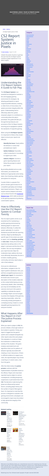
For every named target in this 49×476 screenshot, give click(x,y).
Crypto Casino (29, 190)
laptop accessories (30, 142)
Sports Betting (29, 186)
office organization (30, 83)
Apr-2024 (28, 279)
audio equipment (30, 102)
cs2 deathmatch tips (30, 248)
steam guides (29, 213)
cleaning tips (29, 111)
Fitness (28, 57)
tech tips (28, 113)
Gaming (8, 29)
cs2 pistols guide (29, 251)
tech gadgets (29, 82)
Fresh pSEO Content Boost (31, 189)
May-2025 (28, 311)
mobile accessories (30, 138)
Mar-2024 (28, 297)
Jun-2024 (28, 281)
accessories (29, 108)
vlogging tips (29, 90)
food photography (30, 243)
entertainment (29, 225)
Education (28, 62)
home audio (29, 103)
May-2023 (28, 268)
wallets (28, 175)
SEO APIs (28, 68)
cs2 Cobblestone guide (31, 229)
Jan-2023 (28, 304)
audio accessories (30, 123)
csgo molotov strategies (31, 237)
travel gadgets (29, 151)
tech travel (28, 117)
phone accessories (30, 106)
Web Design (29, 61)
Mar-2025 (28, 310)
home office (29, 74)
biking (28, 134)
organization (29, 172)
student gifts (29, 137)
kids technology (29, 152)
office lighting (29, 178)
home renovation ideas (31, 210)
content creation (29, 166)
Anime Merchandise (30, 71)
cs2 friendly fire (29, 231)
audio (28, 154)
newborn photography (30, 249)
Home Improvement (30, 35)
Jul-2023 (28, 293)
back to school (29, 145)
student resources (30, 143)
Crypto (28, 184)
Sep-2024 (28, 294)
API (27, 197)
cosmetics (28, 219)
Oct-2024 (28, 301)
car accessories (29, 120)
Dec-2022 (28, 276)
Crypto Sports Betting (30, 181)
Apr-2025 (28, 308)
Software (28, 59)
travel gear (28, 148)
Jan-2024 (28, 284)
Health (28, 42)
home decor (29, 114)
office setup (29, 161)
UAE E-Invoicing (29, 194)
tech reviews (29, 96)
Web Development (30, 36)
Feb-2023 (28, 291)
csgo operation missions (31, 245)
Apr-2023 (28, 273)
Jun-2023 (28, 267)
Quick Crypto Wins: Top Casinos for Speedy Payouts (9, 451)
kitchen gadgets (29, 158)
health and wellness (30, 131)
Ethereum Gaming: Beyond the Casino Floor (9, 432)
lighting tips (29, 88)
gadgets (28, 109)
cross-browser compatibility (31, 211)
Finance (28, 45)
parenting (28, 122)
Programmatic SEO (30, 65)
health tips (28, 135)
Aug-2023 (28, 285)
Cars (27, 47)
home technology (30, 171)
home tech (28, 183)
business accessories (30, 164)
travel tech (28, 177)
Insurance (28, 50)
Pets (27, 53)
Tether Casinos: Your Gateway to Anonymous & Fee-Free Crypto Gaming (22, 434)
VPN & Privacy (29, 198)
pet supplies (29, 97)
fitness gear (29, 125)
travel (28, 73)
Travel (28, 39)
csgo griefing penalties (31, 242)
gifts (27, 77)
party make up (29, 216)
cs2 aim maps (29, 254)
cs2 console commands (31, 234)
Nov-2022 (28, 299)
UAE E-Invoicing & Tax (30, 195)
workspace (28, 87)
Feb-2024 (28, 288)
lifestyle (28, 99)
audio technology (30, 85)
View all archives (30, 313)
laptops (28, 157)
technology (28, 76)
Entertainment (29, 44)
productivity (29, 116)
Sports (28, 54)
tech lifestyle (29, 174)
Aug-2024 (28, 287)
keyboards (28, 79)
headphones (29, 169)
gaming (28, 93)
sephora (28, 239)
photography (29, 100)
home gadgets (29, 155)
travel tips (28, 168)
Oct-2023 (28, 278)
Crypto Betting (29, 192)
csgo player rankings (30, 246)
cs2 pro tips (29, 220)
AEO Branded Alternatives (31, 187)
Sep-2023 (28, 271)
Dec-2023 (28, 282)
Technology (29, 51)
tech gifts (28, 146)
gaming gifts (29, 129)
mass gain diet (29, 233)
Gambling (28, 70)
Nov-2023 (28, 290)
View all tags (29, 255)
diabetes (28, 222)
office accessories (30, 163)
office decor (29, 132)
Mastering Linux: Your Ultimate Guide (24, 12)
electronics (28, 180)
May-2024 (28, 296)
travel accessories (30, 64)
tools (27, 126)
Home (4, 29)
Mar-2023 (28, 270)
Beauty (28, 41)
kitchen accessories (30, 160)
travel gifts (28, 149)
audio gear (28, 80)
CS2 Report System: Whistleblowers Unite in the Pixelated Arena (22, 415)
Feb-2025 (28, 307)
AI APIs (28, 128)
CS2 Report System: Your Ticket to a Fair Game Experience (9, 416)
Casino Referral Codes (30, 91)
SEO (27, 56)
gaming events (29, 252)
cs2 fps (28, 217)
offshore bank (29, 226)
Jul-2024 (28, 302)
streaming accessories (31, 140)
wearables (28, 94)
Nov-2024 (28, 275)
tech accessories (29, 67)
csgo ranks (28, 223)
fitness (28, 119)
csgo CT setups (29, 240)
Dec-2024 (28, 305)
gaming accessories (30, 105)
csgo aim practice (30, 228)
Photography (29, 48)
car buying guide (29, 236)
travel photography (30, 214)
